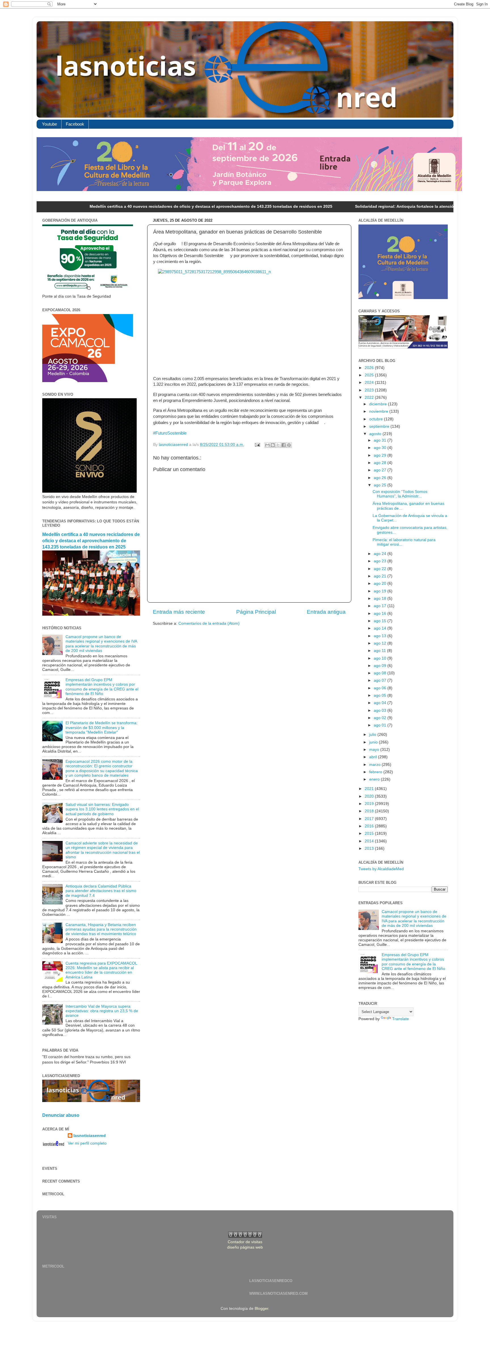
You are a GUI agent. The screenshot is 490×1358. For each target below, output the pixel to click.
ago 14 (380, 628)
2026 (370, 368)
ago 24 (380, 554)
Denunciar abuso (60, 1115)
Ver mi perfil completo (87, 1143)
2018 (370, 811)
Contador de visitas (245, 1242)
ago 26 (380, 478)
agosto (376, 434)
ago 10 (380, 658)
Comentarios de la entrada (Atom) (209, 623)
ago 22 (380, 569)
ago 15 (380, 621)
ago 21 (380, 576)
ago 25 (380, 485)
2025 (370, 375)
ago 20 (380, 583)
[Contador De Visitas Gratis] (245, 1236)
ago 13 (380, 636)
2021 (370, 789)
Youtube (49, 124)
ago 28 (380, 463)
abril (373, 757)
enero (375, 779)
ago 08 (380, 673)
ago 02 (380, 718)
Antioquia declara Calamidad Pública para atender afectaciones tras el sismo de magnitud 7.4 (101, 890)
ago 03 (380, 710)
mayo (374, 749)
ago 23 (380, 561)
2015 (370, 833)
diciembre (378, 404)
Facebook (75, 124)
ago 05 (380, 695)
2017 (370, 819)
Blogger (261, 1308)
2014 (370, 841)
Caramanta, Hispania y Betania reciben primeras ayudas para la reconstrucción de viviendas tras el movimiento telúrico (101, 929)
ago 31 (380, 440)
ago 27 (380, 470)
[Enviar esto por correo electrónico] (267, 445)
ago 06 (380, 688)
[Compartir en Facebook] (283, 445)
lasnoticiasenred (89, 1136)
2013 (370, 848)
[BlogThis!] (273, 445)
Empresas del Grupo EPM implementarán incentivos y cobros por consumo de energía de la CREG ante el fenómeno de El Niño (102, 687)
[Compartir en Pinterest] (289, 445)
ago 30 (380, 448)
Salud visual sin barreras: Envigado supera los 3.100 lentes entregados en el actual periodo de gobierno (102, 809)
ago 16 (380, 613)
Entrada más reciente (179, 612)
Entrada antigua (326, 612)
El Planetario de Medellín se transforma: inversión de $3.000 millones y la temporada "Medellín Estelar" (102, 727)
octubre (376, 419)
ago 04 (380, 703)
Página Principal (256, 612)
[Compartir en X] (278, 445)
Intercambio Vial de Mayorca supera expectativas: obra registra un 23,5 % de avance (102, 1011)
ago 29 (380, 455)
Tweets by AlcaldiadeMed (381, 869)
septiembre (379, 426)
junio (374, 742)
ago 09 (380, 666)
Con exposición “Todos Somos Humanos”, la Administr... (400, 494)
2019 (370, 804)
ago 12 (380, 643)
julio (373, 734)
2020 (370, 796)
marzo (375, 764)
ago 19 (380, 591)
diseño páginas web (245, 1247)
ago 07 (380, 680)
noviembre (379, 411)
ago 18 (380, 598)
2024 (370, 382)
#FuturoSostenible (170, 433)
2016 (370, 826)
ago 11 (380, 651)
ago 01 (380, 725)
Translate (400, 1019)
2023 (370, 390)
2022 (370, 397)
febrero (376, 772)
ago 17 (380, 606)
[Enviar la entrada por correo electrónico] (257, 444)
